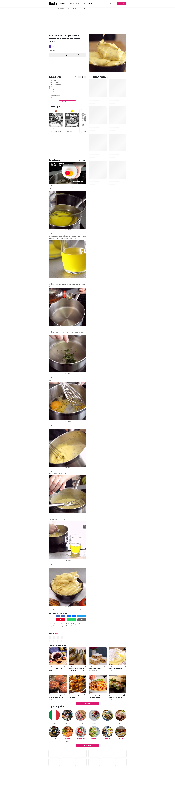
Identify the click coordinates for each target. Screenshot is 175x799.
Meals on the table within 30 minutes (60, 629)
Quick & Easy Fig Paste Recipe (56, 669)
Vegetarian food (81, 738)
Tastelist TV (90, 3)
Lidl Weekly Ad (69, 128)
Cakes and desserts (81, 722)
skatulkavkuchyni (93, 670)
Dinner (67, 722)
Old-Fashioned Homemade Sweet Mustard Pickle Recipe (77, 669)
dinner (58, 623)
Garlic (120, 722)
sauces (65, 623)
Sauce (69, 626)
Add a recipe (122, 3)
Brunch (121, 738)
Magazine (84, 3)
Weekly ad (77, 3)
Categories (62, 3)
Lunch (54, 738)
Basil (51, 626)
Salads (107, 722)
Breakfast (107, 738)
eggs (79, 623)
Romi (53, 46)
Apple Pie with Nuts (95, 668)
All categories (87, 745)
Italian (54, 722)
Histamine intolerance (67, 739)
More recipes (87, 703)
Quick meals (94, 738)
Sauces (54, 8)
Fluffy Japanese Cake (115, 668)
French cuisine (60, 626)
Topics (67, 3)
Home (50, 8)
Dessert (94, 722)
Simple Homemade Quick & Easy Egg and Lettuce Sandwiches (117, 696)
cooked (73, 623)
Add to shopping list (68, 101)
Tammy (50, 672)
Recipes (72, 3)
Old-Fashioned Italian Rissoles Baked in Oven (56, 696)
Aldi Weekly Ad (52, 128)
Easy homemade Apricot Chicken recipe (76, 696)
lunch (51, 623)
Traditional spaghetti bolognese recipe (95, 696)
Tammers (71, 672)
